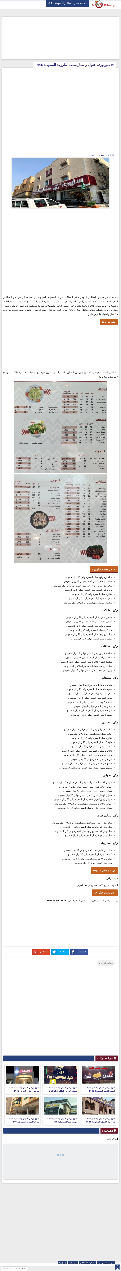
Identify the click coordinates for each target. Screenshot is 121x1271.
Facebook (82, 952)
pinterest (44, 952)
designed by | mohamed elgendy (14, 1268)
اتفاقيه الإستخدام (87, 1262)
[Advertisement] (60, 38)
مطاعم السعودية (63, 3)
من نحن (73, 1262)
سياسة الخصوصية (105, 1262)
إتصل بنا (62, 1262)
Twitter (63, 952)
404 (50, 3)
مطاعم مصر (80, 3)
